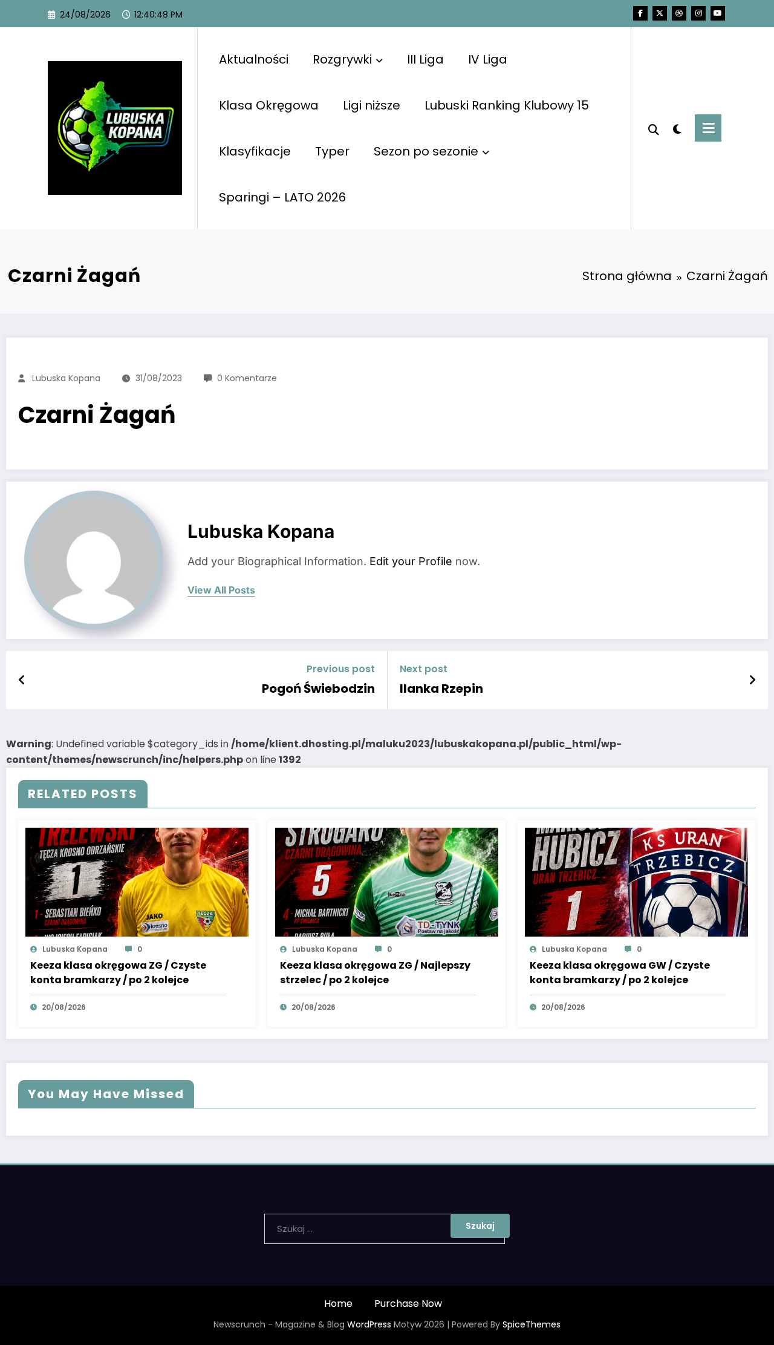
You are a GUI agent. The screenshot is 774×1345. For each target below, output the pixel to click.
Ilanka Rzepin (441, 688)
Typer (332, 151)
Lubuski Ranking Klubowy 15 (506, 105)
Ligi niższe (371, 105)
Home (338, 1304)
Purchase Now (408, 1304)
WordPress (369, 1324)
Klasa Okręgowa (269, 105)
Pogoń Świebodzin (318, 688)
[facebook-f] (640, 13)
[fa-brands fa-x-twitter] (659, 13)
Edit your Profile (410, 561)
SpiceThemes (531, 1324)
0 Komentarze (247, 378)
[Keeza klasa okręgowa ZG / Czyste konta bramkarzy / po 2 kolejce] (137, 881)
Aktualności (253, 59)
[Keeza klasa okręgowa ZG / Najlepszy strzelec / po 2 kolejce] (386, 881)
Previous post (341, 669)
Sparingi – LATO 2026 (282, 197)
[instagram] (698, 13)
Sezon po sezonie (426, 151)
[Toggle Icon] (708, 128)
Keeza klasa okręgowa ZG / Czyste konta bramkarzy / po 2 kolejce (118, 972)
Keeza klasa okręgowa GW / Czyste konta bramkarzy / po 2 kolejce (620, 972)
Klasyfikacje (255, 151)
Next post (423, 669)
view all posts (221, 590)
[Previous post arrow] (22, 680)
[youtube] (718, 13)
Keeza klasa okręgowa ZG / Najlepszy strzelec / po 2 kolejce (375, 972)
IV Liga (487, 59)
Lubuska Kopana (66, 378)
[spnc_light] (677, 128)
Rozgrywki (342, 59)
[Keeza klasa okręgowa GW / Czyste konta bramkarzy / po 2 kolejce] (636, 881)
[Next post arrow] (752, 680)
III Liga (425, 59)
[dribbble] (679, 13)
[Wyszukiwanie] (653, 128)
